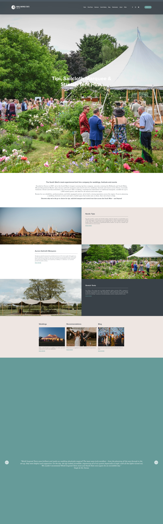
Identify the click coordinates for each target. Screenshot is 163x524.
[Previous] (7, 462)
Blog (109, 7)
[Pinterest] (138, 7)
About (121, 7)
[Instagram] (135, 7)
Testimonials (115, 7)
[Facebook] (132, 7)
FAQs (125, 7)
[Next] (156, 462)
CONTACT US (148, 7)
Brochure (97, 7)
